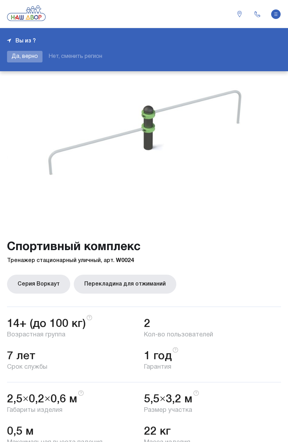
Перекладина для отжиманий (125, 284)
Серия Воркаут (39, 284)
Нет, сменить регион (75, 56)
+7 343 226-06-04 (257, 14)
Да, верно (25, 56)
